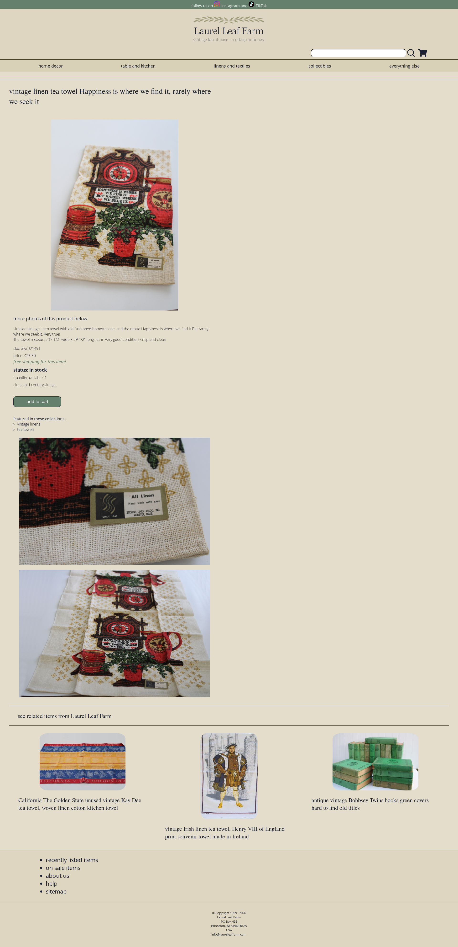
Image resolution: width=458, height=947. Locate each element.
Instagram (230, 5)
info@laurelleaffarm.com (228, 934)
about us (57, 875)
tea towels (25, 429)
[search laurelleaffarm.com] (412, 53)
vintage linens (28, 424)
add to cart (37, 401)
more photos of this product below (50, 318)
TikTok (261, 5)
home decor (50, 66)
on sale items (63, 868)
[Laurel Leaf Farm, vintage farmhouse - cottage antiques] (229, 29)
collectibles (319, 66)
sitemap (56, 891)
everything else (404, 66)
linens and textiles (232, 66)
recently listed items (72, 860)
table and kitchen (138, 66)
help (51, 883)
